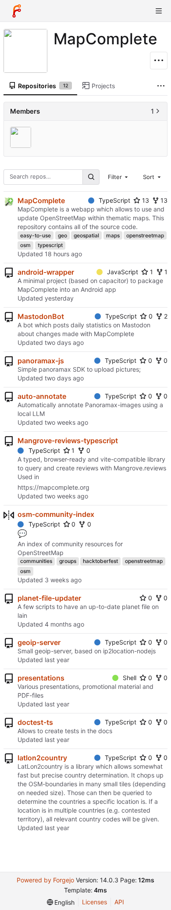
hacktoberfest (100, 561)
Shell (129, 677)
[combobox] (119, 177)
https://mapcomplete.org (53, 487)
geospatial (86, 235)
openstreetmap (145, 235)
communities (36, 561)
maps (113, 235)
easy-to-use (35, 235)
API (119, 902)
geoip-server (39, 642)
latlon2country (42, 757)
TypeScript (114, 200)
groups (67, 561)
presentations (41, 678)
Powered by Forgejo (45, 880)
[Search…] (90, 177)
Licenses (94, 902)
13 (145, 200)
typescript (50, 245)
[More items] (160, 86)
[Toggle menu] (159, 11)
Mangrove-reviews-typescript (68, 440)
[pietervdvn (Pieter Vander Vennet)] (21, 137)
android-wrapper (46, 272)
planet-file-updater (49, 598)
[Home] (16, 11)
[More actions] (158, 60)
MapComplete (41, 200)
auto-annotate (42, 396)
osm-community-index (56, 514)
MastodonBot (41, 316)
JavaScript (122, 272)
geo (62, 235)
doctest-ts (35, 722)
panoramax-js (41, 360)
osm (25, 245)
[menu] (61, 902)
